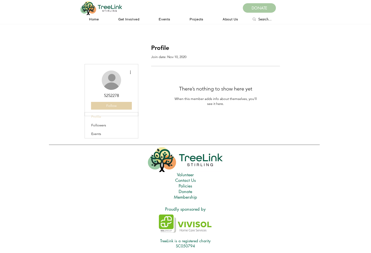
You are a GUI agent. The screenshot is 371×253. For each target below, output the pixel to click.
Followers (98, 125)
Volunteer (185, 175)
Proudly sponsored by (185, 209)
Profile (96, 117)
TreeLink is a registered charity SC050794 (185, 243)
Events (96, 134)
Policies (185, 186)
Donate (185, 191)
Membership (185, 197)
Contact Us (185, 180)
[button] (128, 19)
